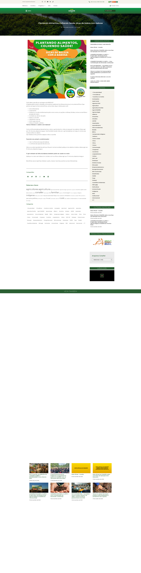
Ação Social (63, 208)
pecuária (29, 198)
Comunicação (35, 217)
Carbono (67, 214)
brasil (30, 192)
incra (72, 192)
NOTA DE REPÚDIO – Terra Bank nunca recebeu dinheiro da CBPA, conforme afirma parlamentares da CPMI (101, 67)
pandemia (83, 195)
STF (78, 198)
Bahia (27, 192)
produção (40, 198)
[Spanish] (113, 1)
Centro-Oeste (74, 214)
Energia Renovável (48, 220)
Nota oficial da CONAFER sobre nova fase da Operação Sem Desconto (102, 51)
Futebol (80, 220)
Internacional (79, 223)
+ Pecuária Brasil (30, 208)
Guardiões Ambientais (32, 223)
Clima (84, 214)
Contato (55, 5)
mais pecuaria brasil (48, 195)
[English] (111, 1)
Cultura (62, 217)
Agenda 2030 (71, 208)
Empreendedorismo (37, 220)
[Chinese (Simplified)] (115, 1)
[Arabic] (117, 1)
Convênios (32, 5)
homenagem (66, 192)
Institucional (72, 223)
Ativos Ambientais (39, 214)
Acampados (57, 208)
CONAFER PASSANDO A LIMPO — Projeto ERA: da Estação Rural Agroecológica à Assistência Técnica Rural (100, 56)
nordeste (76, 195)
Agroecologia (49, 211)
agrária (73, 189)
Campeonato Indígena (59, 214)
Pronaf (48, 198)
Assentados (78, 211)
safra (65, 198)
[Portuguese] (109, 1)
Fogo (75, 220)
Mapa (55, 195)
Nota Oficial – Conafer (96, 47)
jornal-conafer (40, 195)
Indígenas (62, 223)
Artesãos (67, 211)
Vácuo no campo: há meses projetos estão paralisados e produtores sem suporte (100, 73)
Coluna (28, 217)
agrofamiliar (69, 189)
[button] (28, 176)
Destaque (74, 217)
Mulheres (73, 195)
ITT (84, 223)
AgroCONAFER (40, 211)
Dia (50, 192)
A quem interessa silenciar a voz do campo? (100, 77)
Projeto (44, 198)
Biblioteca (24, 5)
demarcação (46, 192)
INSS (49, 5)
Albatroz (55, 211)
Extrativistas (65, 220)
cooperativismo (56, 217)
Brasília (46, 214)
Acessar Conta (115, 5)
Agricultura (78, 208)
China (80, 214)
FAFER (71, 220)
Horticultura (47, 223)
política (34, 198)
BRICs (51, 214)
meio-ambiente (61, 195)
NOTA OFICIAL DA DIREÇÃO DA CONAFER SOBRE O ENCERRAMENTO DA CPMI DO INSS (38, 476)
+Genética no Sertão (48, 208)
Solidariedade (73, 198)
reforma (57, 198)
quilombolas (53, 198)
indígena (79, 192)
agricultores (32, 189)
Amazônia (78, 189)
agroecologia (63, 189)
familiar (55, 192)
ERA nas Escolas (57, 220)
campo (33, 192)
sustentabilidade (82, 198)
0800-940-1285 (100, 1)
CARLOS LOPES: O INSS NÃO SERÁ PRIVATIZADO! (100, 81)
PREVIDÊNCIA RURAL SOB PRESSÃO (100, 44)
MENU (29, 11)
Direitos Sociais (81, 217)
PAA (80, 195)
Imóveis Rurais (55, 223)
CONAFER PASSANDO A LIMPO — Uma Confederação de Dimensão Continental (101, 62)
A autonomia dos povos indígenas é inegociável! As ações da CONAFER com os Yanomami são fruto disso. (58, 476)
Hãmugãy (41, 223)
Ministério (67, 195)
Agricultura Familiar (31, 211)
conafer (39, 192)
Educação (29, 220)
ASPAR (72, 211)
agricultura (44, 189)
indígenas (30, 195)
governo (61, 192)
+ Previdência (39, 208)
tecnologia (28, 200)
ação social (83, 189)
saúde (68, 198)
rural (61, 198)
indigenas (75, 192)
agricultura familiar (55, 189)
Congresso (42, 217)
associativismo (30, 214)
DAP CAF (68, 217)
